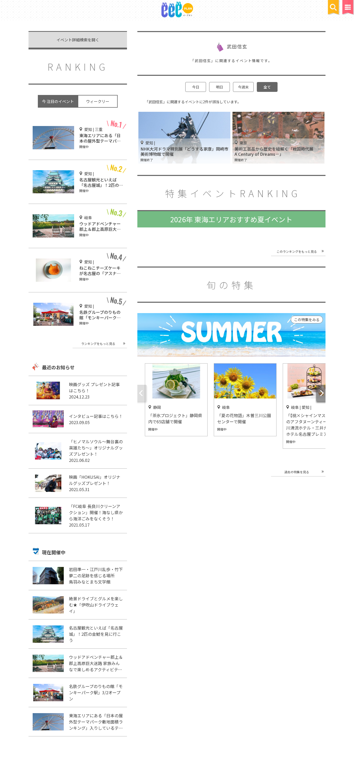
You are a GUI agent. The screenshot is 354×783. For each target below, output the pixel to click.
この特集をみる (307, 319)
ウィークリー (97, 101)
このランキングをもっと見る (297, 251)
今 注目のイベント (58, 101)
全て (267, 87)
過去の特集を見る (296, 472)
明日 (219, 87)
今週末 (243, 87)
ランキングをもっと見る (98, 343)
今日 (195, 87)
